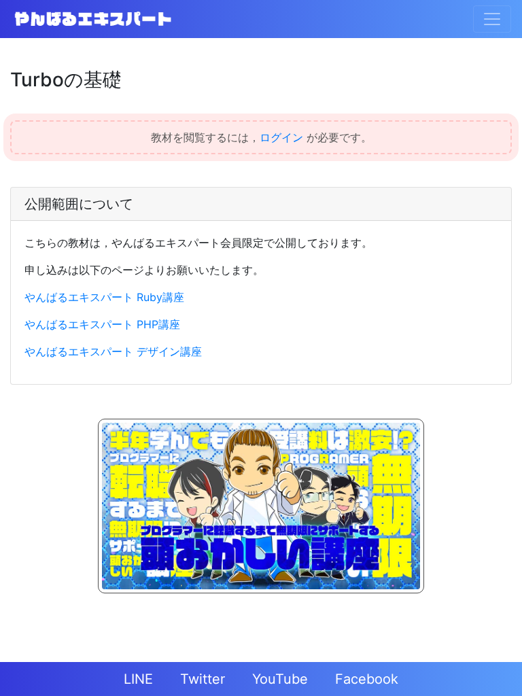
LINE (138, 679)
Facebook (366, 679)
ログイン (281, 137)
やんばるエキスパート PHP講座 (102, 324)
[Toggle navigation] (492, 19)
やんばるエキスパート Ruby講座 (104, 297)
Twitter (202, 679)
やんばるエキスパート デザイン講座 (113, 351)
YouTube (280, 679)
